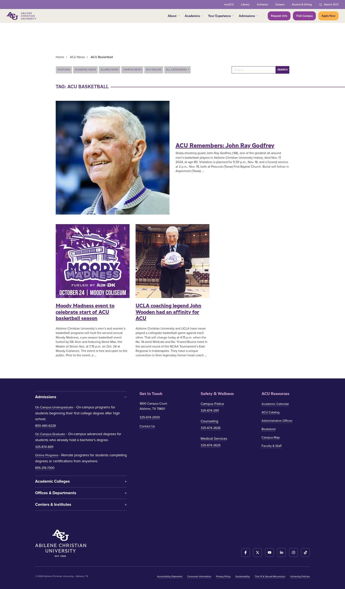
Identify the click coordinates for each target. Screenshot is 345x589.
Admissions (247, 16)
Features (64, 69)
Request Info (279, 16)
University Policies (300, 576)
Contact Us (147, 426)
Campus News (132, 69)
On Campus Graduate (50, 434)
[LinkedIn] (281, 552)
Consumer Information (199, 576)
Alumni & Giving (302, 4)
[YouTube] (269, 552)
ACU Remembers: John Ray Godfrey (224, 146)
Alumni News (109, 69)
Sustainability (242, 576)
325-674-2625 (210, 445)
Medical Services (214, 438)
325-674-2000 (150, 417)
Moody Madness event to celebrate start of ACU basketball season (85, 312)
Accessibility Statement (169, 576)
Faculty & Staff (272, 446)
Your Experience (219, 16)
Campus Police (212, 404)
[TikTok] (305, 552)
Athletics (262, 4)
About (172, 16)
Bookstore (269, 429)
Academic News (85, 69)
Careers (280, 4)
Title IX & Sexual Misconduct (270, 576)
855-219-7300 (45, 468)
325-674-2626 (210, 428)
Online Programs (46, 455)
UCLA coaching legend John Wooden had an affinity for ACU (168, 312)
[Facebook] (245, 552)
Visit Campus (304, 16)
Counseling (209, 421)
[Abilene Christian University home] (21, 16)
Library (245, 4)
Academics (192, 16)
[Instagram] (293, 552)
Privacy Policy (223, 576)
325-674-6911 (44, 447)
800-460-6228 (45, 426)
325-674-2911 (210, 411)
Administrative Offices (277, 421)
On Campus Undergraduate (54, 407)
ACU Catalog (271, 412)
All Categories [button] (176, 69)
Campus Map (271, 438)
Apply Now (328, 16)
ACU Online (154, 69)
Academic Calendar (275, 404)
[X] (257, 552)
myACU (229, 4)
